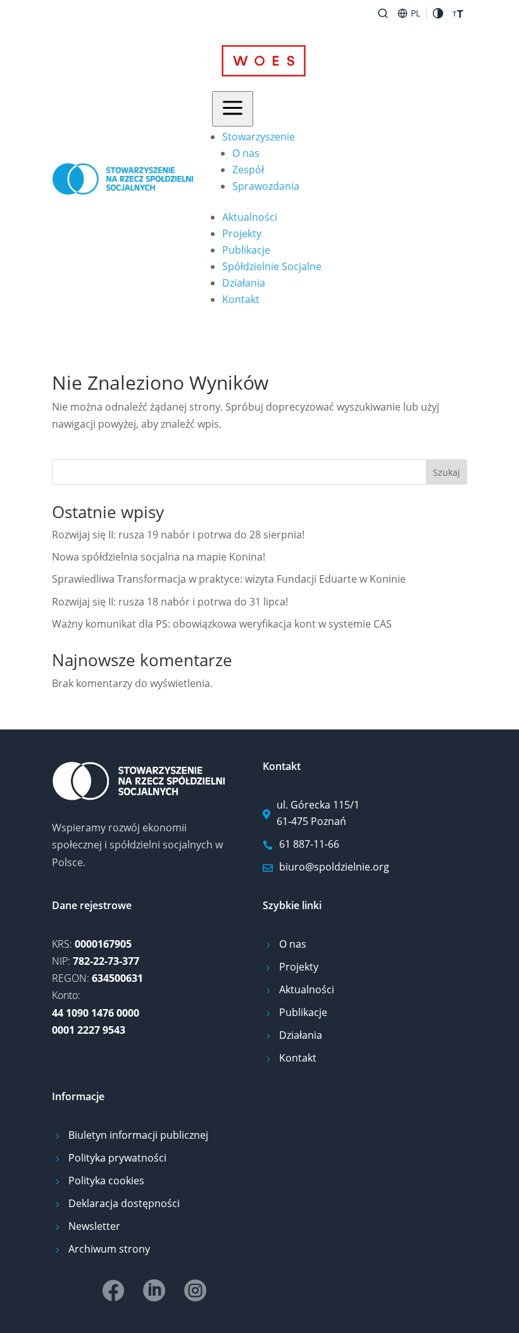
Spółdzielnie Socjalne (272, 266)
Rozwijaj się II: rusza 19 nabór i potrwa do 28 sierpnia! (178, 535)
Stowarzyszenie (258, 137)
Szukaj (446, 472)
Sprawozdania (265, 186)
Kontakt (241, 299)
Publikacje (246, 250)
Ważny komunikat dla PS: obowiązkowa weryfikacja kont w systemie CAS (222, 624)
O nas (246, 153)
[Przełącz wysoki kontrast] (438, 13)
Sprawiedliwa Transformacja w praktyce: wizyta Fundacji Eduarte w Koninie (229, 579)
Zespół (248, 170)
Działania (243, 283)
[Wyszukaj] (383, 13)
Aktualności (249, 217)
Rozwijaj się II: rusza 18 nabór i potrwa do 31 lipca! (170, 602)
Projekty (241, 233)
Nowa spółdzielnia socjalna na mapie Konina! (158, 557)
